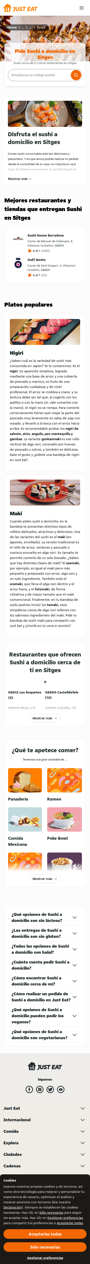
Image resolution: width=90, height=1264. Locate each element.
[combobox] (38, 75)
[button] (76, 75)
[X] (50, 1089)
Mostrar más (18, 178)
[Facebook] (29, 1089)
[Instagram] (39, 1089)
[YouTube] (60, 1089)
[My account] (82, 8)
